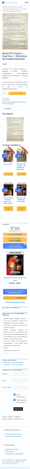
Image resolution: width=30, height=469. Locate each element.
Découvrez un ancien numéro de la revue (15, 280)
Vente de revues (12, 7)
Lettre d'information (20, 396)
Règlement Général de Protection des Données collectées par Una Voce (14, 462)
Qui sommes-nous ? (12, 449)
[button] (25, 16)
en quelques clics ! (15, 292)
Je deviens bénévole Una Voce (15, 302)
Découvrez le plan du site (14, 434)
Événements (10, 451)
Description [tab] (7, 109)
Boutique (5, 7)
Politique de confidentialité (14, 454)
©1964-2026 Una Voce (8, 460)
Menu (26, 2)
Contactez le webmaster (13, 436)
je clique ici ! (15, 298)
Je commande (18, 239)
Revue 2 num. (11, 103)
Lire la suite (8, 174)
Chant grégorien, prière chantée (21, 401)
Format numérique (12, 102)
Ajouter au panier (17, 93)
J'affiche (15, 234)
